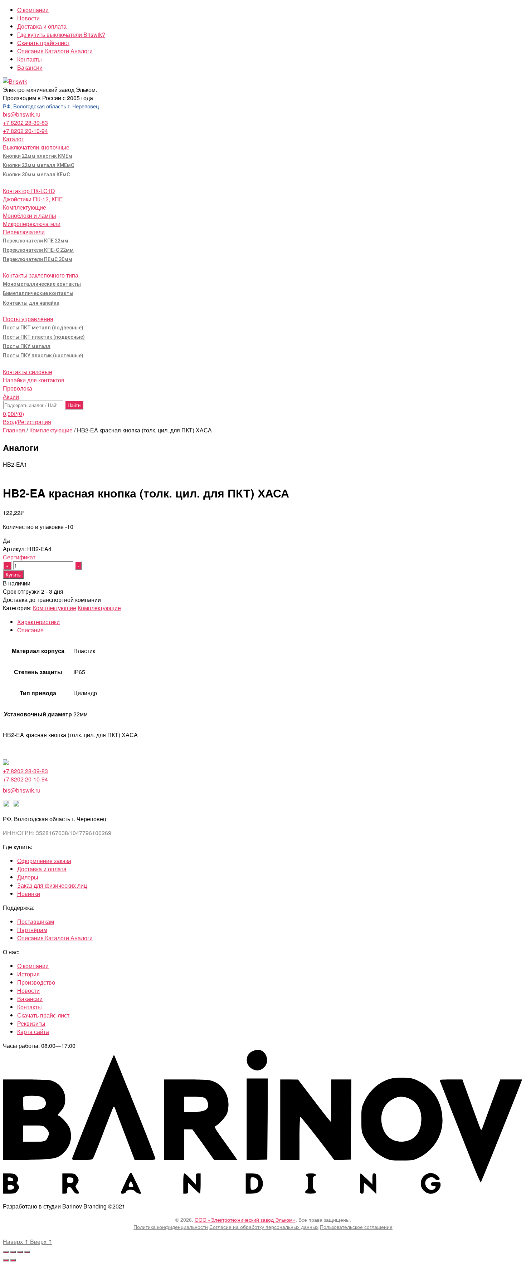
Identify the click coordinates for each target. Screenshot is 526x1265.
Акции (11, 396)
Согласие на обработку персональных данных (263, 1226)
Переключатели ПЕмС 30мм (37, 259)
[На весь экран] (20, 1252)
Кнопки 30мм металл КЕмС (36, 174)
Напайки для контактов (33, 380)
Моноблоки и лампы (29, 215)
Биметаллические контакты (38, 293)
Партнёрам (32, 930)
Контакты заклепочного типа (40, 275)
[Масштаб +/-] (27, 1252)
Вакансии (30, 67)
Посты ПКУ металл (26, 346)
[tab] (270, 622)
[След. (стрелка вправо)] (13, 1260)
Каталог (13, 139)
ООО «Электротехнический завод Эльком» (245, 1219)
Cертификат (19, 557)
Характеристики (38, 622)
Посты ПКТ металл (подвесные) (43, 327)
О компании (33, 10)
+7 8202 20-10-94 (25, 131)
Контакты (29, 59)
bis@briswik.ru (21, 114)
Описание (30, 630)
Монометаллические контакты (42, 284)
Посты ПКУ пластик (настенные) (43, 355)
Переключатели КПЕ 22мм (35, 241)
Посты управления (28, 319)
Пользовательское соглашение (356, 1226)
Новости (28, 18)
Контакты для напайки (31, 303)
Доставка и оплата (42, 26)
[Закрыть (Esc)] (6, 1252)
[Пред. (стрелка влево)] (6, 1260)
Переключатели (24, 232)
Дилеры (27, 877)
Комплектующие (24, 207)
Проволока (17, 388)
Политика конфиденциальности (170, 1226)
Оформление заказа (44, 861)
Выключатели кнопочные (36, 147)
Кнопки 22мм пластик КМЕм (37, 156)
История (28, 974)
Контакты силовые (27, 372)
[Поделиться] (13, 1252)
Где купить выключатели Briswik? (61, 34)
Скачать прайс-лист (43, 43)
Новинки (28, 893)
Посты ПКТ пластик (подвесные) (44, 337)
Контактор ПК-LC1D (29, 191)
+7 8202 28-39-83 (25, 122)
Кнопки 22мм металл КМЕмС (38, 165)
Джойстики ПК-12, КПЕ (33, 199)
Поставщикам (35, 921)
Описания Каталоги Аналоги (55, 51)
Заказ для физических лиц (52, 885)
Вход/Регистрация (27, 422)
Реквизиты (31, 1023)
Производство (36, 982)
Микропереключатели (31, 224)
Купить (13, 574)
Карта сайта (33, 1032)
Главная (14, 430)
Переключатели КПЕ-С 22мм (38, 250)
